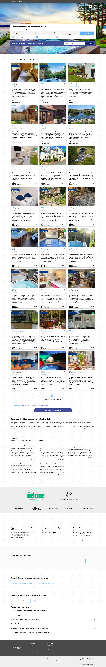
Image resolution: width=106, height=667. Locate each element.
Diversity (32, 645)
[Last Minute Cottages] (15, 6)
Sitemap (48, 653)
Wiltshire (21, 561)
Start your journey (78, 540)
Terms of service (50, 643)
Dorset (14, 561)
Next (66, 395)
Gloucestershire (79, 561)
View (35, 101)
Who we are (32, 643)
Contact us (49, 647)
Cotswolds (30, 561)
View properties (15, 540)
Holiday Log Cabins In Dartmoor (40, 601)
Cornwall (38, 561)
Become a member (47, 540)
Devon (54, 561)
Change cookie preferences (36, 653)
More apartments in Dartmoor (53, 410)
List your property (34, 651)
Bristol (88, 561)
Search (87, 33)
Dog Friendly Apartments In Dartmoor (22, 583)
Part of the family (16, 1)
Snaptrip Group (90, 664)
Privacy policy (50, 645)
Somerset (47, 561)
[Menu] (92, 6)
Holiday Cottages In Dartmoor (20, 601)
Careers (31, 647)
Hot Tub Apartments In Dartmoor (45, 583)
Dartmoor (61, 561)
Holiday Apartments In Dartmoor (61, 601)
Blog (48, 649)
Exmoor (69, 561)
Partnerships (32, 649)
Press (48, 651)
